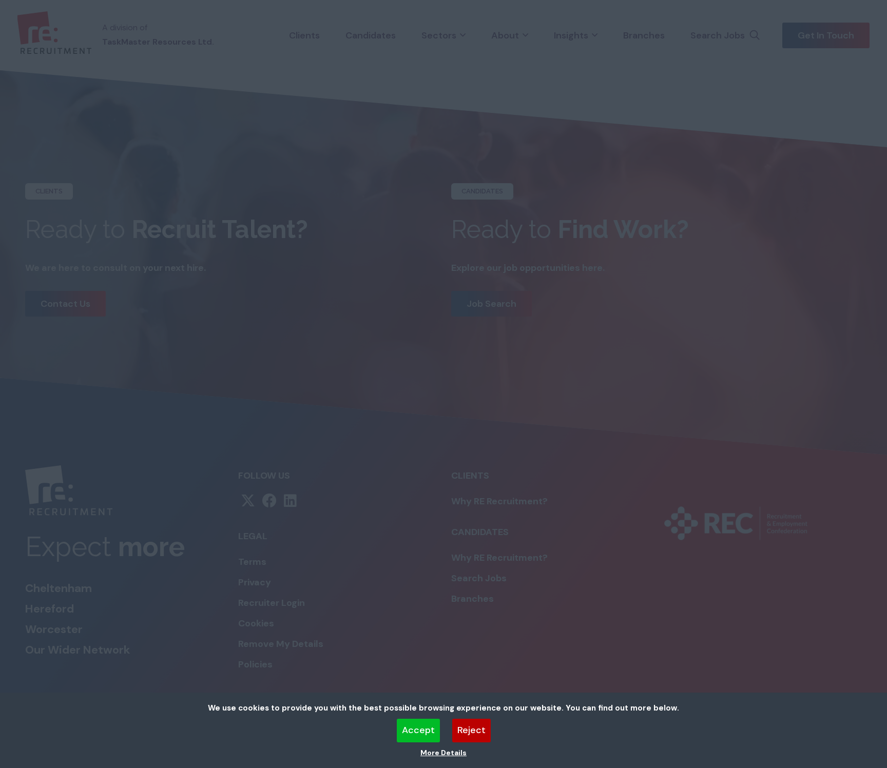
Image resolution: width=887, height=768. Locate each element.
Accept (418, 730)
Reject (471, 730)
